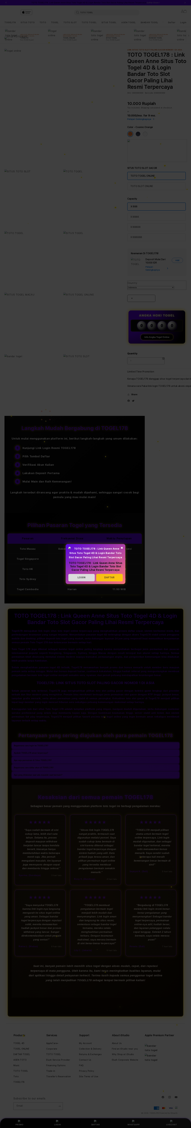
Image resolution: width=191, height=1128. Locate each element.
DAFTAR (109, 577)
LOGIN (82, 577)
